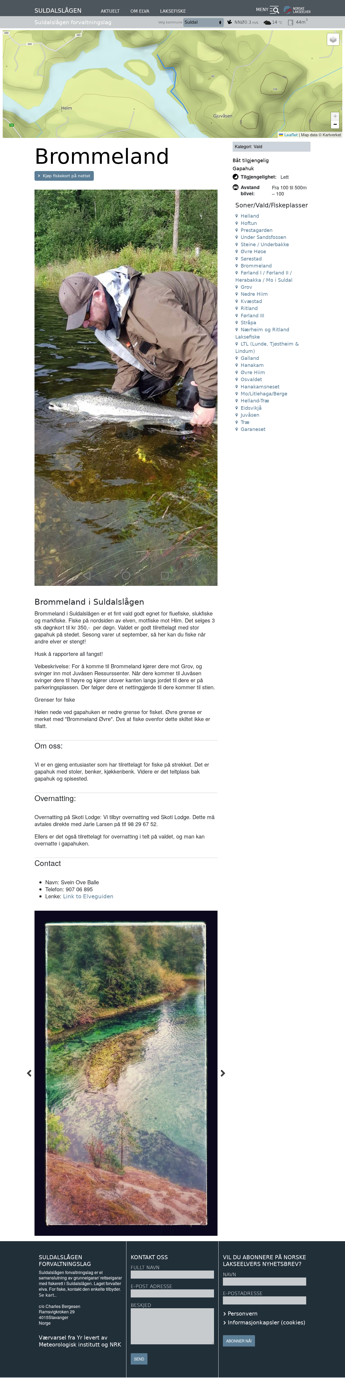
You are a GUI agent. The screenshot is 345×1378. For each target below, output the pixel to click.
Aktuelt (110, 11)
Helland (250, 216)
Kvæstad (251, 301)
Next (223, 1073)
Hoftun (249, 223)
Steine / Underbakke (265, 244)
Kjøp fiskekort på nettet (66, 175)
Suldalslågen (57, 10)
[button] (333, 39)
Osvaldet (251, 379)
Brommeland (256, 266)
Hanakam (252, 365)
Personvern (243, 1313)
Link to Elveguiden (88, 896)
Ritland (249, 308)
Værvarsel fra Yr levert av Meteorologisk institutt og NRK (80, 1341)
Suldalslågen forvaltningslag (73, 22)
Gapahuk (243, 168)
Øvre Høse (253, 251)
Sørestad (251, 259)
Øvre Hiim (253, 372)
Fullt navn (145, 1267)
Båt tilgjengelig (251, 160)
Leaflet (290, 135)
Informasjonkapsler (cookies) (266, 1322)
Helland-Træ (255, 400)
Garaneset (253, 429)
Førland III (252, 315)
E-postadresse (243, 1293)
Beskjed (141, 1305)
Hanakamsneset (260, 386)
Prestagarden (256, 230)
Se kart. (47, 1295)
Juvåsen (250, 415)
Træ (245, 422)
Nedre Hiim (254, 294)
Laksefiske (173, 11)
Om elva (139, 11)
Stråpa (248, 322)
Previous (29, 1073)
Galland (250, 358)
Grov (246, 287)
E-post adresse (151, 1286)
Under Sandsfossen (263, 237)
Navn (229, 1274)
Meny (262, 9)
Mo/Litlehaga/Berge (264, 393)
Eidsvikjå (251, 408)
